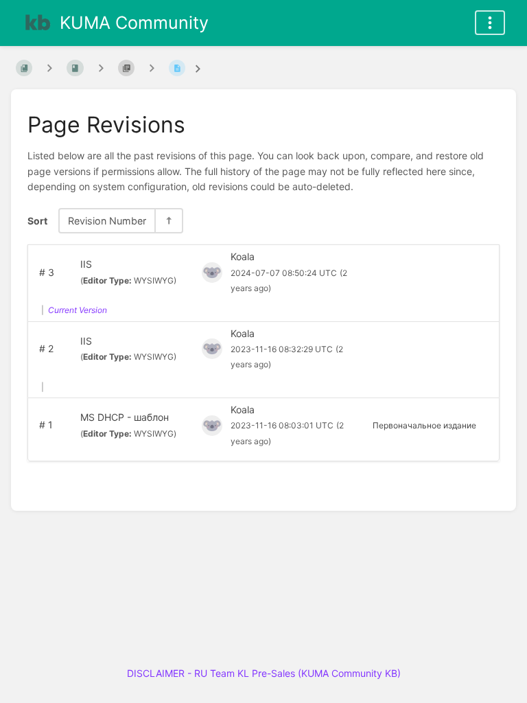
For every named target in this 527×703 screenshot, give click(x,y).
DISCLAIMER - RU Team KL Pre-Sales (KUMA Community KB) (264, 673)
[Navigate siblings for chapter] (101, 67)
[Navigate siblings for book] (49, 67)
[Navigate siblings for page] (151, 67)
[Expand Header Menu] (490, 22)
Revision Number (107, 221)
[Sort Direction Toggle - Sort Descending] (168, 220)
